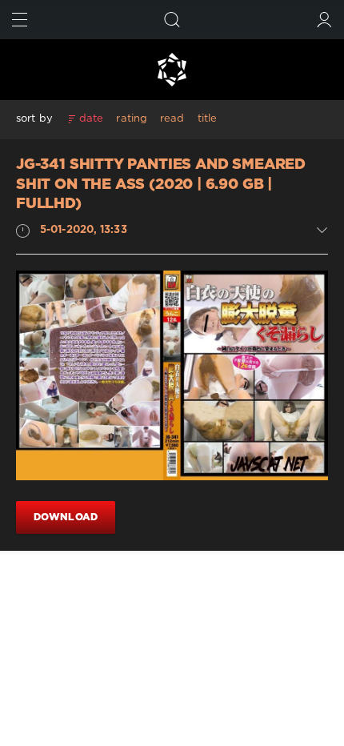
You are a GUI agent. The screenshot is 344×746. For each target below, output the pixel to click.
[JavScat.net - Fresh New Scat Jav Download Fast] (172, 69)
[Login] (324, 19)
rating (131, 118)
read (172, 118)
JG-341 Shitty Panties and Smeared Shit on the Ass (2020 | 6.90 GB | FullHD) (161, 184)
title (208, 118)
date (91, 118)
